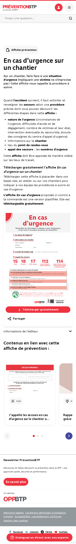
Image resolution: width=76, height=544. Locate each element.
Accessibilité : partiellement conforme (38, 516)
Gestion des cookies (16, 520)
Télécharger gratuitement (41, 309)
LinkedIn (34, 532)
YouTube (63, 532)
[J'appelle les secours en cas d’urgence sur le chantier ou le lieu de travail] (30, 378)
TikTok (48, 532)
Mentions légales (14, 512)
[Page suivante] (68, 436)
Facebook (18, 532)
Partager (19, 319)
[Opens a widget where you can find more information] (39, 537)
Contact (8, 516)
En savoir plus (16, 481)
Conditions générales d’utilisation (45, 512)
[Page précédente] (7, 436)
